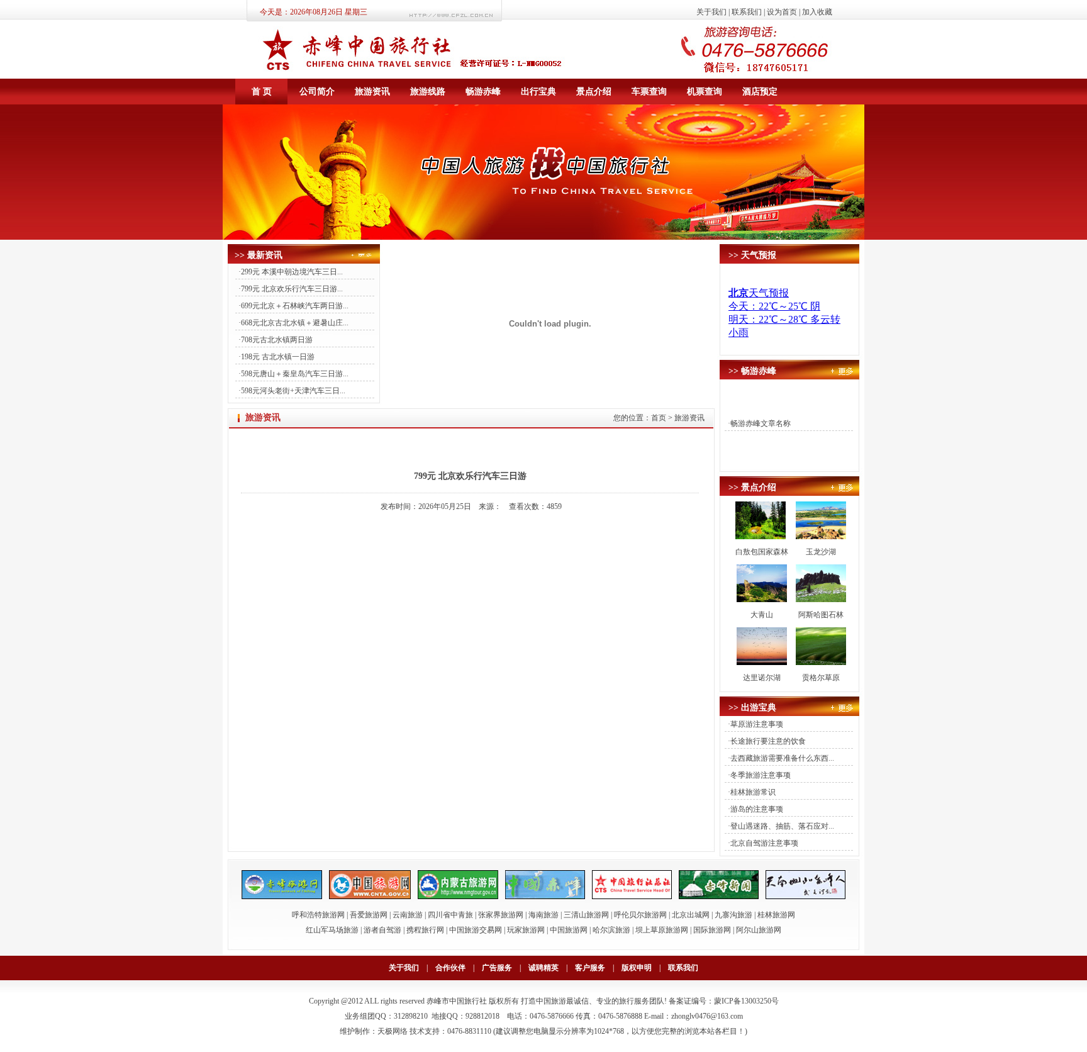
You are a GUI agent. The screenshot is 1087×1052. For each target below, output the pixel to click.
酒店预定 (760, 91)
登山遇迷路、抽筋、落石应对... (782, 826)
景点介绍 (593, 91)
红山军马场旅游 (332, 930)
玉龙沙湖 (821, 551)
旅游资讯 (372, 91)
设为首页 (782, 12)
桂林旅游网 (776, 914)
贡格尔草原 (821, 677)
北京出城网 (691, 914)
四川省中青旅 (450, 914)
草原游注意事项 (756, 724)
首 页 (262, 91)
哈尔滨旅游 (611, 930)
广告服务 (497, 967)
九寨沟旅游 (733, 914)
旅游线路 (427, 91)
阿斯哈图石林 (821, 614)
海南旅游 (543, 914)
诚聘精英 (543, 967)
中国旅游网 (569, 930)
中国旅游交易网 (475, 930)
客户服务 (590, 967)
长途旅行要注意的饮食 (768, 741)
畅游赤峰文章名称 (760, 423)
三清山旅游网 (586, 914)
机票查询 (704, 91)
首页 (658, 417)
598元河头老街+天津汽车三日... (293, 390)
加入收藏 (817, 12)
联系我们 (747, 12)
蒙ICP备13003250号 (746, 1001)
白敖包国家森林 (761, 551)
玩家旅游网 (526, 930)
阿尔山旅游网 (758, 930)
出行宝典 (538, 91)
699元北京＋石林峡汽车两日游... (294, 305)
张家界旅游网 (500, 914)
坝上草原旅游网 (661, 930)
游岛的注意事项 (756, 809)
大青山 (761, 614)
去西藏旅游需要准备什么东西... (782, 758)
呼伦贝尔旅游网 (640, 914)
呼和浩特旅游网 (318, 914)
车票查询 (649, 91)
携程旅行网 (425, 930)
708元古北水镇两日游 (277, 339)
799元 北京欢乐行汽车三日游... (292, 288)
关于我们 (711, 12)
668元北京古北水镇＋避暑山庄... (294, 322)
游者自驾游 (382, 930)
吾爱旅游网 (368, 914)
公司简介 (317, 91)
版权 (496, 1001)
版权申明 (637, 967)
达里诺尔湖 (762, 677)
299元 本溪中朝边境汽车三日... (292, 271)
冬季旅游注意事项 (760, 775)
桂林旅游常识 (753, 792)
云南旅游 (408, 914)
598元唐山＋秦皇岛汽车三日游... (294, 373)
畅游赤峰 (483, 91)
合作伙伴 (450, 967)
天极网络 (392, 1031)
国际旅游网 (712, 930)
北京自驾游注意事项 (764, 843)
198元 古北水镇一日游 (278, 356)
